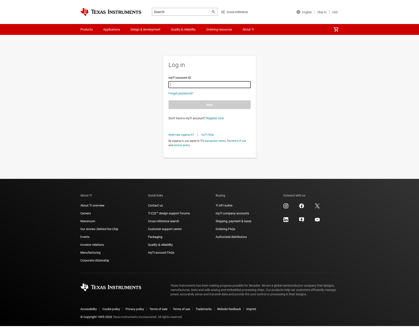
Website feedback (229, 309)
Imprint (251, 309)
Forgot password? (180, 93)
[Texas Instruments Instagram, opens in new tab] (285, 207)
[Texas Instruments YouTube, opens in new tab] (317, 221)
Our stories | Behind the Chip (99, 229)
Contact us (155, 205)
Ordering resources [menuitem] (219, 29)
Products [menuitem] (86, 29)
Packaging (155, 237)
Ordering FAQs (225, 229)
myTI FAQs (207, 134)
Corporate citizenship (94, 260)
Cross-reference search (163, 221)
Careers (85, 213)
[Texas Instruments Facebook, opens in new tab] (301, 207)
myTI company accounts (232, 213)
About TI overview (92, 205)
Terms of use (181, 309)
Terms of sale (158, 309)
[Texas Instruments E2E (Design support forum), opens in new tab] (301, 221)
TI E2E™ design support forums (169, 213)
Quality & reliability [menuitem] (183, 29)
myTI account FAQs (161, 252)
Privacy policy (134, 309)
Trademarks (204, 309)
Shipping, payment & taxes (233, 221)
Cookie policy (111, 309)
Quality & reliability (160, 244)
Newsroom (87, 221)
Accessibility (88, 309)
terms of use (238, 140)
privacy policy (182, 145)
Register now (215, 118)
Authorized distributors (231, 237)
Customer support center (165, 229)
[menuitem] (336, 29)
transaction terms (215, 140)
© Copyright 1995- (96, 317)
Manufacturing (90, 252)
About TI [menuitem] (248, 29)
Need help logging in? (181, 134)
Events (84, 237)
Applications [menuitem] (111, 29)
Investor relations (92, 244)
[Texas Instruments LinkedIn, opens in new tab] (285, 221)
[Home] (110, 12)
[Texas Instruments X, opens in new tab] (317, 207)
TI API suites (224, 205)
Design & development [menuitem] (145, 29)
